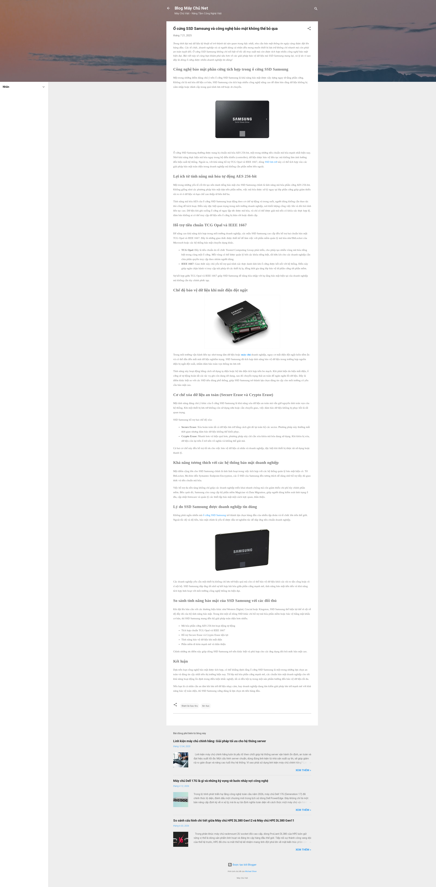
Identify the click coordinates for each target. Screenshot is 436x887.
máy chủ (246, 354)
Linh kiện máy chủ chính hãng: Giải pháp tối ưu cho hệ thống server (219, 741)
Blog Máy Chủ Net (191, 8)
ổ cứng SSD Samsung (214, 515)
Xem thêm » (303, 770)
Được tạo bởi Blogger (244, 864)
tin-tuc (205, 705)
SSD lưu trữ (271, 162)
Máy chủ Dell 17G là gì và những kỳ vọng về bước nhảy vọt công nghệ (220, 781)
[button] (309, 29)
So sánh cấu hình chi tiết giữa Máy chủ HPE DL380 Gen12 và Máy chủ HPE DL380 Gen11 (233, 820)
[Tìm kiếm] (316, 9)
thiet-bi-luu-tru (190, 705)
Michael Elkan (251, 871)
